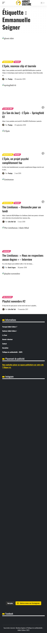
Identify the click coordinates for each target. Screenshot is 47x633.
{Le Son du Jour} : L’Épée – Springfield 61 (23, 115)
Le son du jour (7, 108)
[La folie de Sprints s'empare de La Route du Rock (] (23, 563)
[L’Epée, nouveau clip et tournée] (23, 49)
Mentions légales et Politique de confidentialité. (29, 628)
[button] (4, 3)
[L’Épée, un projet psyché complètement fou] (23, 142)
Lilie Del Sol (12, 221)
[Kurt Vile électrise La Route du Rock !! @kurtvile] (23, 443)
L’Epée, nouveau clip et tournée (19, 66)
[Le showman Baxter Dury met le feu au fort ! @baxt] (23, 587)
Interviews (6, 251)
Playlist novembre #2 (13, 301)
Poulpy (10, 79)
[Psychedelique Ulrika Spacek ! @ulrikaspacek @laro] (23, 467)
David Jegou (12, 267)
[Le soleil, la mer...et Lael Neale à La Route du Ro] (23, 539)
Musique (17, 62)
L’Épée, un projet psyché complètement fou (15, 161)
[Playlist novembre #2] (23, 285)
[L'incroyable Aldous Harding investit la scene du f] (23, 491)
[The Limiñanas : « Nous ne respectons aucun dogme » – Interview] (23, 239)
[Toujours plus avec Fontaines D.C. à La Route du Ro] (23, 394)
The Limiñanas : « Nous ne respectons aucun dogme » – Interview (22, 257)
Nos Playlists (7, 297)
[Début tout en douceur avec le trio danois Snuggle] (23, 515)
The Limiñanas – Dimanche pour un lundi (21, 209)
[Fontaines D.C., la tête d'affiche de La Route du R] (23, 418)
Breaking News (7, 62)
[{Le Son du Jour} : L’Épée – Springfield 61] (23, 96)
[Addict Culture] (23, 2)
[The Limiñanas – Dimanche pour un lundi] (23, 190)
